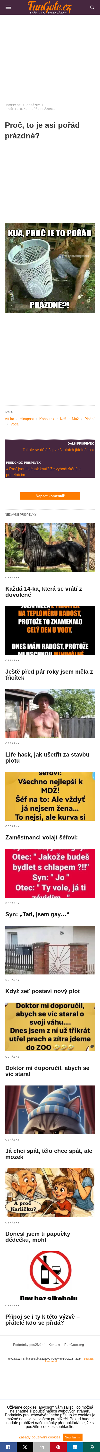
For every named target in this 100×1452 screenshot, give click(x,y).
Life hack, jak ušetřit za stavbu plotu (47, 757)
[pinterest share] (58, 1447)
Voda (14, 424)
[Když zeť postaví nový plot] (50, 950)
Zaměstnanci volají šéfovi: (41, 837)
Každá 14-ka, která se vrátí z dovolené (43, 591)
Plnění (89, 419)
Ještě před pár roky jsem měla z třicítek (49, 674)
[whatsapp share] (91, 1447)
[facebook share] (8, 1447)
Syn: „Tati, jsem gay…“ (37, 914)
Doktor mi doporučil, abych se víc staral (47, 1071)
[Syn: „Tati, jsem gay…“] (50, 873)
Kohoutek (46, 419)
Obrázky (33, 105)
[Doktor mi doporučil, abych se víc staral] (50, 1027)
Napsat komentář (50, 496)
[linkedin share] (75, 1447)
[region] (50, 56)
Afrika (9, 419)
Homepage (13, 105)
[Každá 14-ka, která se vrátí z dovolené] (50, 547)
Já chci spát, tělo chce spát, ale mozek (48, 1154)
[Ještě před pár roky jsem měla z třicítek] (50, 630)
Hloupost (27, 419)
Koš (63, 419)
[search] (92, 7)
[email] (41, 1447)
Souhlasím (72, 1437)
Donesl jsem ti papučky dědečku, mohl (37, 1236)
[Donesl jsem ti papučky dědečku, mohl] (50, 1192)
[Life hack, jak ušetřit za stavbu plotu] (50, 713)
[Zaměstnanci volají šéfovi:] (50, 796)
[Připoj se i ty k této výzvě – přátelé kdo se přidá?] (50, 1275)
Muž (75, 419)
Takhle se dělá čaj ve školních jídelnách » (58, 449)
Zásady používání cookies (40, 1437)
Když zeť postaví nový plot (42, 991)
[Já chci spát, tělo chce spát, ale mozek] (50, 1109)
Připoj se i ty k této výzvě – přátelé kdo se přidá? (42, 1319)
